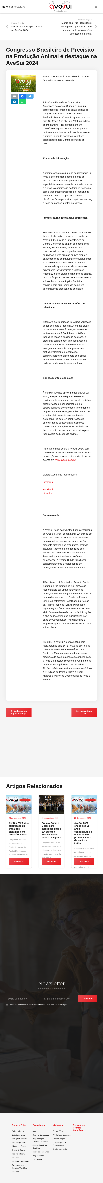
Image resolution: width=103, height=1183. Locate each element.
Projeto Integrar (18, 1154)
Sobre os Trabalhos (40, 1152)
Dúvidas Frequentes (20, 1161)
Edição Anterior (18, 1135)
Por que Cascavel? (20, 1139)
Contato (15, 1172)
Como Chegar (59, 1139)
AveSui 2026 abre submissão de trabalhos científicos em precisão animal (19, 829)
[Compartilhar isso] (22, 96)
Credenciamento (60, 1149)
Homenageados (19, 1142)
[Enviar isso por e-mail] (14, 96)
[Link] (60, 5)
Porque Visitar (59, 1131)
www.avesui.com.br (65, 460)
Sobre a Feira (18, 1131)
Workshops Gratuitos (62, 1135)
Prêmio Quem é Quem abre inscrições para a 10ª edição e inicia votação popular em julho (51, 830)
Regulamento (38, 1155)
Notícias (15, 1157)
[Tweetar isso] (30, 96)
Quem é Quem (18, 1150)
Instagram (48, 482)
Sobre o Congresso (40, 1135)
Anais (34, 1131)
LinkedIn (47, 493)
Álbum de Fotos (18, 1146)
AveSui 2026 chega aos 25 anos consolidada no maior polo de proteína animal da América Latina (83, 833)
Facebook (48, 489)
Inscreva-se (37, 1159)
